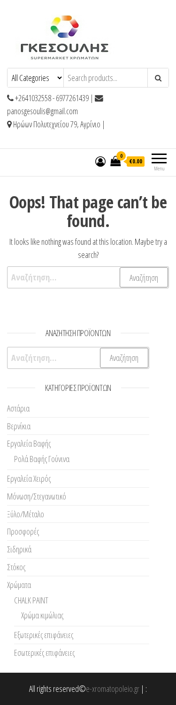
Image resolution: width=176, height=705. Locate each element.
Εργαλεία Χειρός (29, 478)
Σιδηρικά (19, 549)
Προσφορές (23, 531)
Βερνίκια (19, 426)
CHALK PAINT (31, 600)
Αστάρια (18, 408)
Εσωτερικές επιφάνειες (44, 652)
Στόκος (16, 567)
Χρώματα (19, 584)
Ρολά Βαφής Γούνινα (41, 458)
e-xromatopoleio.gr (112, 688)
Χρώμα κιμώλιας (42, 615)
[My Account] (100, 161)
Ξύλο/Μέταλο (25, 514)
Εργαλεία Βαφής (29, 443)
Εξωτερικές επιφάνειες (43, 634)
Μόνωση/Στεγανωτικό (36, 496)
